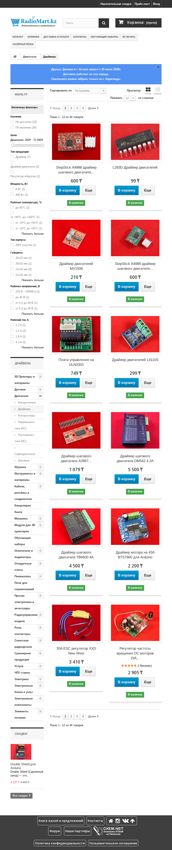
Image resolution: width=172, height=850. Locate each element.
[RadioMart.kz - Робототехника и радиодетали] (33, 21)
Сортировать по (61, 90)
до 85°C (22, 207)
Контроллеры (26, 415)
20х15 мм (23, 263)
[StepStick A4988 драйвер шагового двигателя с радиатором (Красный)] (76, 142)
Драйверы (24, 409)
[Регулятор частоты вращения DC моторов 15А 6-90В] (135, 623)
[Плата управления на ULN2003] (76, 334)
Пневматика (22, 576)
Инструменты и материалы (24, 476)
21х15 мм (23, 274)
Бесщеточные (26, 402)
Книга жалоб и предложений (61, 821)
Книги (18, 512)
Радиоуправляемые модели (28, 618)
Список (158, 93)
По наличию (26, 127)
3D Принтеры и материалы (24, 380)
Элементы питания (21, 714)
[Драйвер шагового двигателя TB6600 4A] (76, 526)
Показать (116, 97)
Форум (55, 831)
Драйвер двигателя (24, 166)
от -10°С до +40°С (29, 228)
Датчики (20, 389)
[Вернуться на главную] (15, 56)
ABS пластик (26, 245)
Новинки (33, 37)
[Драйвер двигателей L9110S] (135, 334)
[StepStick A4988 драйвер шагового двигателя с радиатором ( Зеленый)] (135, 238)
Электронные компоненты (23, 701)
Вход (156, 3)
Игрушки (20, 467)
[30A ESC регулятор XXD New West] (76, 623)
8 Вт (20, 189)
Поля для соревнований (24, 586)
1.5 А (21, 330)
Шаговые (23, 460)
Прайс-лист (142, 3)
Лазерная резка (23, 44)
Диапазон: (17, 139)
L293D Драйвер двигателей (135, 167)
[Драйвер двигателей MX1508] (76, 238)
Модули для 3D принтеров (24, 528)
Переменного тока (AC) (24, 425)
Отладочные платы (22, 566)
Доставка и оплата (56, 37)
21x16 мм (23, 269)
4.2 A (21, 342)
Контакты (79, 37)
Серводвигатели (24, 454)
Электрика (21, 679)
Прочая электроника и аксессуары (24, 602)
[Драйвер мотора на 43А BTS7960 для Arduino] (135, 526)
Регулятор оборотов (25, 176)
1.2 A (21, 325)
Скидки (21, 734)
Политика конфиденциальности (60, 843)
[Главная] (112, 820)
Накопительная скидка (115, 3)
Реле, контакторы (22, 631)
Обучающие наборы (104, 37)
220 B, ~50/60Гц (28, 291)
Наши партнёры (77, 831)
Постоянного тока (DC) (24, 438)
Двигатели (29, 56)
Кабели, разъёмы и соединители (23, 493)
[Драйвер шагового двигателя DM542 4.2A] (135, 430)
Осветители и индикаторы (23, 554)
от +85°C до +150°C (24, 217)
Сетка (148, 93)
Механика (20, 518)
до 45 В (22, 297)
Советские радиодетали (23, 643)
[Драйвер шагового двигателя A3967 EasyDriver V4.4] (76, 430)
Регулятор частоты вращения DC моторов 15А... (135, 653)
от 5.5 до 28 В (26, 302)
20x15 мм (23, 257)
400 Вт (22, 194)
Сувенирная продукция (22, 656)
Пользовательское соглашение (113, 843)
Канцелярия (22, 505)
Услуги (18, 666)
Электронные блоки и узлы (23, 689)
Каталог (18, 37)
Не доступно (26, 121)
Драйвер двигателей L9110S (135, 360)
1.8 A (21, 336)
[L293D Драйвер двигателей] (135, 142)
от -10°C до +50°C (29, 222)
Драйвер (23, 157)
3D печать (128, 37)
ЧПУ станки (22, 672)
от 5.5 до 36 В (26, 308)
